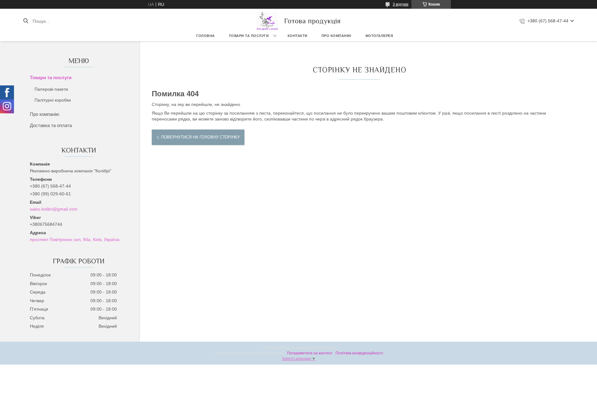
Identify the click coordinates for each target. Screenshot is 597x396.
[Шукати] (26, 21)
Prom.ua (328, 347)
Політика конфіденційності (359, 353)
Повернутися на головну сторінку (200, 137)
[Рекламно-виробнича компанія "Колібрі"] (267, 21)
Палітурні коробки (53, 100)
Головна (205, 36)
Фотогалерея (379, 36)
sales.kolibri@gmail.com (53, 209)
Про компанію (336, 36)
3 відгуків (400, 4)
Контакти (298, 36)
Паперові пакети (51, 89)
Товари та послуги (249, 36)
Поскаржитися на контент (310, 353)
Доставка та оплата (51, 125)
